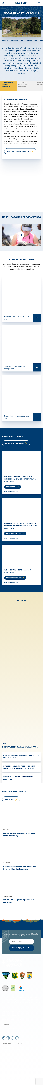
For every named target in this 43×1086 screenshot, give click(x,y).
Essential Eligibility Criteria (8, 1064)
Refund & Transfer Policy (8, 1050)
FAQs (35, 40)
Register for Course (14, 533)
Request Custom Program (12, 1020)
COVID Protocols (7, 1046)
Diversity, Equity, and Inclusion (23, 1061)
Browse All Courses (14, 443)
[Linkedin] (3, 1038)
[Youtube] (12, 1038)
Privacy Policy (19, 1076)
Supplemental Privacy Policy (31, 1076)
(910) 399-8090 (10, 1028)
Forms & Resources (8, 1055)
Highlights (14, 40)
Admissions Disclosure (6, 1059)
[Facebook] (17, 1038)
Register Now (11, 487)
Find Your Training (9, 1016)
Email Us (8, 1032)
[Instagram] (8, 1038)
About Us (21, 1046)
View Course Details (11, 491)
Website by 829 (21, 1078)
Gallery (29, 40)
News (19, 1050)
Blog (19, 1053)
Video (22, 40)
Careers (20, 1056)
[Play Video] (21, 235)
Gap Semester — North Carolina (17, 570)
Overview (5, 40)
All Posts (9, 799)
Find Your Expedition (10, 1012)
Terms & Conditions (9, 1076)
